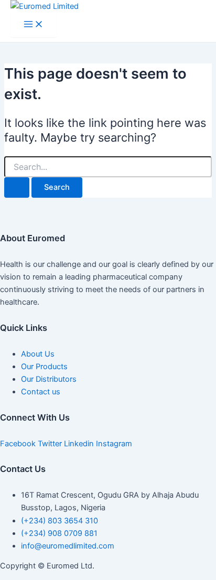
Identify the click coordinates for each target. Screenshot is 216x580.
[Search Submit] (16, 187)
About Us (38, 354)
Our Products (44, 366)
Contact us (40, 391)
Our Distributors (49, 379)
